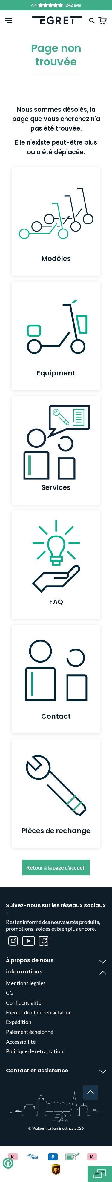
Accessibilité (21, 1041)
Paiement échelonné (29, 1031)
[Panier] (102, 20)
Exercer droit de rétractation (39, 1012)
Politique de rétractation (34, 1051)
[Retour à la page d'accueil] (57, 19)
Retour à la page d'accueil (56, 867)
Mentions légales (26, 983)
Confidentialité (23, 1002)
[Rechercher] (92, 20)
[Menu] (9, 20)
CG (9, 992)
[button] (8, 1163)
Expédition (18, 1022)
